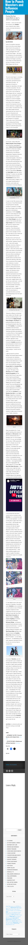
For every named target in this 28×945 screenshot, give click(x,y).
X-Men (13, 924)
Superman (15, 922)
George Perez (14, 913)
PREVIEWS (9, 878)
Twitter (12, 771)
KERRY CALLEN (10, 867)
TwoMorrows (16, 923)
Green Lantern (8, 914)
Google (7, 771)
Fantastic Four (8, 913)
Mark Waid (7, 916)
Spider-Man (15, 921)
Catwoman (8, 910)
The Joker (7, 923)
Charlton (11, 910)
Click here (18, 743)
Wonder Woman (9, 924)
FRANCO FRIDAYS (11, 863)
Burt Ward (12, 909)
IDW (12, 915)
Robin (7, 921)
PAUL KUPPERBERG (12, 876)
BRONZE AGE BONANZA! (13, 847)
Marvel (12, 916)
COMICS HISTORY (11, 853)
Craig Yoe (15, 910)
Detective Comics (17, 912)
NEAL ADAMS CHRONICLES (13, 874)
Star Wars (10, 922)
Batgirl (9, 907)
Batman (13, 908)
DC (7, 912)
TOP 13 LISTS (10, 886)
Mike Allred (10, 918)
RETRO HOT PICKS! (11, 884)
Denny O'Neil (11, 912)
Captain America (17, 909)
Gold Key (18, 913)
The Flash (20, 922)
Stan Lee (19, 920)
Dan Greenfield (11, 17)
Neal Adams (15, 918)
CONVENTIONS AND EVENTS (14, 855)
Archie (17, 906)
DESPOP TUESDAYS (11, 859)
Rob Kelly (10, 920)
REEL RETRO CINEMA (12, 882)
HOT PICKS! (10, 865)
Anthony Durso (13, 906)
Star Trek (7, 922)
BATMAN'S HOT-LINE (12, 844)
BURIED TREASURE (11, 849)
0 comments (15, 20)
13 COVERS (10, 840)
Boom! (9, 909)
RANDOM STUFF (11, 880)
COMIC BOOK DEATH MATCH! (14, 851)
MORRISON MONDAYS (12, 869)
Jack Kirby (16, 915)
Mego (16, 916)
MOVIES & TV (10, 872)
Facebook (9, 771)
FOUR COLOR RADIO (12, 861)
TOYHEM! (11, 923)
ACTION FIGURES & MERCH (13, 842)
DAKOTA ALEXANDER (12, 857)
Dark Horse (19, 910)
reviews (18, 919)
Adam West (8, 906)
